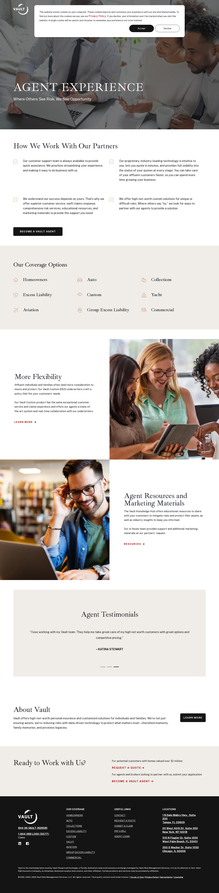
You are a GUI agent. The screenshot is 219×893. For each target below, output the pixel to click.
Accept (141, 28)
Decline (167, 28)
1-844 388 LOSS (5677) (33, 833)
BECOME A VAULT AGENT (38, 231)
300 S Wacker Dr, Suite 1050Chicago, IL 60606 (180, 849)
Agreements (166, 877)
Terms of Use (137, 877)
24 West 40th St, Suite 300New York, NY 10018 (180, 830)
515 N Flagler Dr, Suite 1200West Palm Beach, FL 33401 (180, 839)
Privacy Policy (97, 16)
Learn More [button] (23, 422)
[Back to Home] (20, 9)
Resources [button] (132, 544)
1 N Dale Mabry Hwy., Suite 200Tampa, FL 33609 (179, 819)
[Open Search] (204, 9)
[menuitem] (74, 815)
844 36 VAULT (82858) (32, 828)
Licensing (178, 877)
